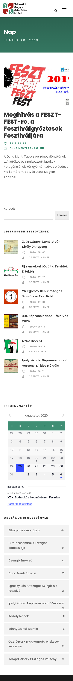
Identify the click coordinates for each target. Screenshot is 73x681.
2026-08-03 (38, 252)
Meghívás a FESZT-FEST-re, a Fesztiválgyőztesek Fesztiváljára (33, 125)
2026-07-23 (37, 277)
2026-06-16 (37, 326)
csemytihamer (39, 257)
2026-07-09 (38, 302)
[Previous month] (9, 415)
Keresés (10, 208)
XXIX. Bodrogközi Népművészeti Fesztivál (33, 497)
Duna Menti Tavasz (24, 148)
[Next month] (63, 415)
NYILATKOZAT (32, 341)
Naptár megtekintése (19, 504)
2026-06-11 (37, 371)
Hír (42, 148)
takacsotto (38, 351)
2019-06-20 (18, 143)
